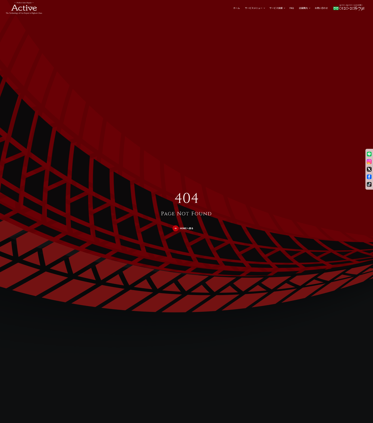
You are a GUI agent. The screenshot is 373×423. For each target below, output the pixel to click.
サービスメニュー (253, 7)
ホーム (236, 7)
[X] (369, 169)
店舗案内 (303, 7)
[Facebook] (369, 177)
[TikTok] (369, 184)
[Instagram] (369, 162)
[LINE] (369, 154)
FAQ (292, 7)
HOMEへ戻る (186, 228)
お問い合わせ (321, 7)
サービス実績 (276, 7)
